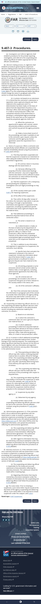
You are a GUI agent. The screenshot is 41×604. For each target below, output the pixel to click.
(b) (5, 65)
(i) (16, 122)
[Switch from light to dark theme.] (20, 602)
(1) (24, 65)
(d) (5, 304)
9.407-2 (8, 192)
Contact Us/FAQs (20, 534)
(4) (12, 196)
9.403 (30, 493)
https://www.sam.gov (30, 457)
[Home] (15, 8)
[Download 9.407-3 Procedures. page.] (27, 31)
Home (3, 14)
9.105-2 (8, 446)
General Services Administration (22, 554)
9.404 (16, 461)
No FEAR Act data (9, 570)
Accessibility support (10, 564)
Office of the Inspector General (13, 573)
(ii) (16, 133)
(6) (12, 214)
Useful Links (35, 523)
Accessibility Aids (19, 540)
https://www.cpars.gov (8, 421)
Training (36, 527)
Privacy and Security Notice (20, 537)
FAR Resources (34, 525)
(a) (7, 54)
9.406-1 (28, 257)
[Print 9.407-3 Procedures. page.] (22, 31)
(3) (12, 191)
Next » (35, 39)
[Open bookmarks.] (18, 31)
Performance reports (10, 576)
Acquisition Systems (32, 530)
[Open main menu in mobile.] (38, 8)
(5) (12, 199)
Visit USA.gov (7, 591)
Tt (34, 602)
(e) (4, 411)
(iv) (17, 286)
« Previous (27, 39)
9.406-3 (3, 91)
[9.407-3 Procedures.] (13, 31)
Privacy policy (7, 579)
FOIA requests (8, 567)
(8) (12, 291)
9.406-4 (27, 381)
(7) (12, 244)
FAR (20, 14)
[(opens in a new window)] (6, 553)
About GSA (6, 560)
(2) (12, 98)
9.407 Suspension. (16, 496)
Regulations (12, 14)
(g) (7, 486)
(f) (4, 450)
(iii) (17, 277)
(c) (7, 146)
